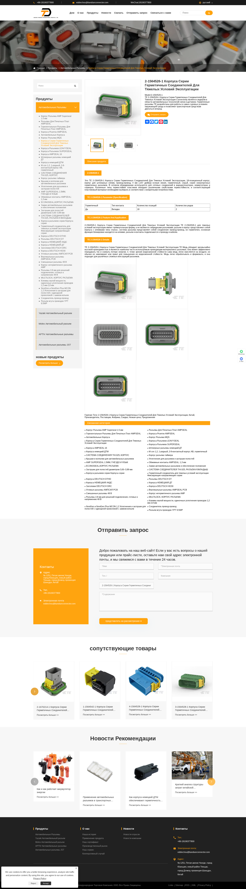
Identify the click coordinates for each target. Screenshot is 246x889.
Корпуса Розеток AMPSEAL (54, 132)
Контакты (182, 828)
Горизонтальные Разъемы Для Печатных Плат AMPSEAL (55, 128)
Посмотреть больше (48, 363)
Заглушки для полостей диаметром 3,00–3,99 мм (52, 211)
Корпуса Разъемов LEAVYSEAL (56, 148)
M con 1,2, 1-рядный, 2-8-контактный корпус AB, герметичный (53, 167)
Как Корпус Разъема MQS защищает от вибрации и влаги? (189, 799)
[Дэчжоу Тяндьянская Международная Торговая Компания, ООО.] (45, 13)
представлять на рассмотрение (123, 621)
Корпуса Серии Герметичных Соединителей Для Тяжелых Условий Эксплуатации (127, 68)
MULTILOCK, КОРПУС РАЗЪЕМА (57, 278)
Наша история (89, 834)
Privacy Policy (204, 885)
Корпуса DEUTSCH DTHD (53, 236)
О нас (86, 828)
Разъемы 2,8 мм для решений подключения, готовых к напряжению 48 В (55, 272)
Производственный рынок (94, 846)
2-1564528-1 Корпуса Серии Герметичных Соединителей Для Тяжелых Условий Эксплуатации (190, 709)
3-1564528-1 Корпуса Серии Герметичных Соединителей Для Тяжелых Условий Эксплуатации (144, 709)
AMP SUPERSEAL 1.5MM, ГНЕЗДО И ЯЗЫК (53, 193)
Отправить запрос (158, 115)
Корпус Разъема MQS (51, 138)
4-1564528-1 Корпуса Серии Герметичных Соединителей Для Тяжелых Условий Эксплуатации (98, 708)
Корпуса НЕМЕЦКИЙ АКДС (54, 242)
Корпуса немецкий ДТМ (52, 162)
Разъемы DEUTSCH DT (52, 239)
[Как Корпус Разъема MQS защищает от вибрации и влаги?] (192, 771)
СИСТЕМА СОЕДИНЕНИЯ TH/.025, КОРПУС (54, 174)
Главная (41, 68)
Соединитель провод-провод (55, 298)
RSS (187, 885)
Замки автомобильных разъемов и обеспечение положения (56, 206)
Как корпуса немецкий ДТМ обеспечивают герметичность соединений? (98, 799)
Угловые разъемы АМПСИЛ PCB (57, 254)
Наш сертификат (90, 842)
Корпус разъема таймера (53, 178)
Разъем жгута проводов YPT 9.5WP (54, 302)
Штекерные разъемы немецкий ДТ (56, 158)
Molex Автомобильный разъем (55, 323)
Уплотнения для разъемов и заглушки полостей (54, 187)
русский (206, 2)
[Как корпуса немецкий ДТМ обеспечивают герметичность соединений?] (100, 771)
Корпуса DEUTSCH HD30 (53, 251)
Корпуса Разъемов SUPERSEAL (56, 151)
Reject (33, 883)
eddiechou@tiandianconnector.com (92, 2)
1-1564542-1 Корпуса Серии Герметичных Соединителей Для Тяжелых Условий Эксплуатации (52, 708)
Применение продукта (93, 838)
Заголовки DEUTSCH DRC (54, 248)
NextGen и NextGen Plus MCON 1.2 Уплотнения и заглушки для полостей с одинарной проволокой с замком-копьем (56, 291)
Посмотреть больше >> (48, 715)
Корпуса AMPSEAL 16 (51, 154)
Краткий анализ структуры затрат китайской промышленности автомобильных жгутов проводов (143, 786)
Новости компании (132, 838)
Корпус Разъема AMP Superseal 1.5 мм (56, 117)
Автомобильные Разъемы (72, 68)
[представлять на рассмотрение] (209, 13)
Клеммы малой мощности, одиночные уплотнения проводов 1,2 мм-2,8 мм (57, 283)
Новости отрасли (131, 834)
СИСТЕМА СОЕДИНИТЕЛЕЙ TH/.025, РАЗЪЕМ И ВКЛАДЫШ (56, 217)
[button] (34, 691)
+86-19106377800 (45, 2)
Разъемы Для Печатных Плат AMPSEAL (55, 122)
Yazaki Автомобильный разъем (55, 313)
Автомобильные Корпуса (53, 135)
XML (194, 885)
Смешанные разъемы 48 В (54, 262)
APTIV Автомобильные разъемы (56, 334)
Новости (128, 828)
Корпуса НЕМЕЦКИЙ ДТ (52, 245)
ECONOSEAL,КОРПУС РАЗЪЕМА (57, 202)
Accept (46, 883)
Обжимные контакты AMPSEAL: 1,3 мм (56, 198)
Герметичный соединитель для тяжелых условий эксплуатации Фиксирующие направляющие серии (56, 229)
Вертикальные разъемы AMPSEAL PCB (52, 258)
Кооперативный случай (93, 854)
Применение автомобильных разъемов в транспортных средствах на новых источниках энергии (54, 799)
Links (170, 885)
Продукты (52, 68)
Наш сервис (88, 850)
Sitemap (179, 885)
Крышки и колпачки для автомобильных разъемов (53, 182)
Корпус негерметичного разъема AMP (56, 266)
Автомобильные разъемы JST (55, 344)
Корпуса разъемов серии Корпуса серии (57, 222)
